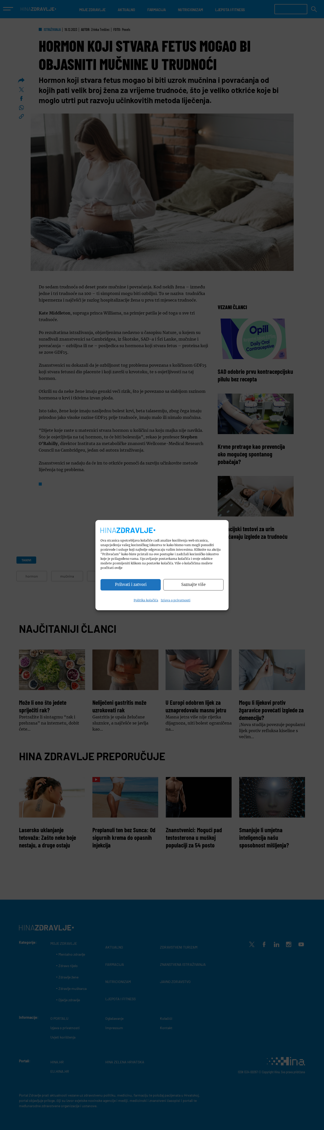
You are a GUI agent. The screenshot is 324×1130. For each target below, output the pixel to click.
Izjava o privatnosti (175, 600)
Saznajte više (193, 584)
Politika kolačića (146, 600)
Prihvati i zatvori (131, 584)
